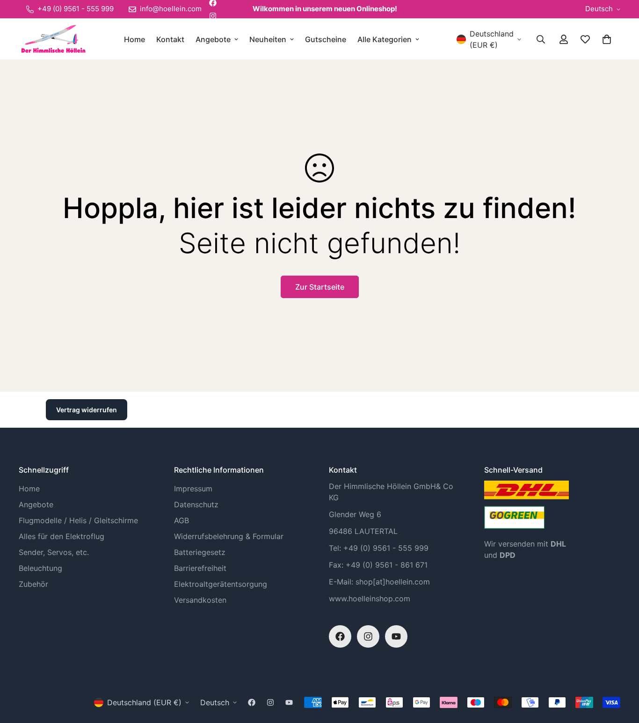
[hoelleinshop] (53, 39)
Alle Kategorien (384, 39)
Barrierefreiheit (200, 568)
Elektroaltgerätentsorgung (220, 584)
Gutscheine (325, 39)
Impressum (193, 488)
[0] (606, 39)
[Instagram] (213, 16)
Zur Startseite (319, 287)
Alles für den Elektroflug (61, 536)
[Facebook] (340, 636)
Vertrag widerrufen (86, 410)
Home (134, 39)
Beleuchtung (40, 568)
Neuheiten (267, 39)
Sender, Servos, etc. (54, 552)
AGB (181, 520)
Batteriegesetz (199, 552)
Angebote (213, 39)
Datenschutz (196, 504)
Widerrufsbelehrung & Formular (228, 536)
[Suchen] (541, 39)
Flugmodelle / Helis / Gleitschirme (78, 520)
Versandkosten (200, 600)
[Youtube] (396, 636)
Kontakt (170, 39)
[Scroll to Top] (621, 672)
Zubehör (33, 584)
